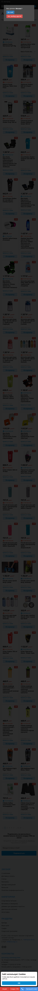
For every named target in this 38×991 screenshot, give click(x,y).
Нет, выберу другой (14, 16)
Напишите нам (31, 989)
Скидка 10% (15, 989)
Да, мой (10, 12)
